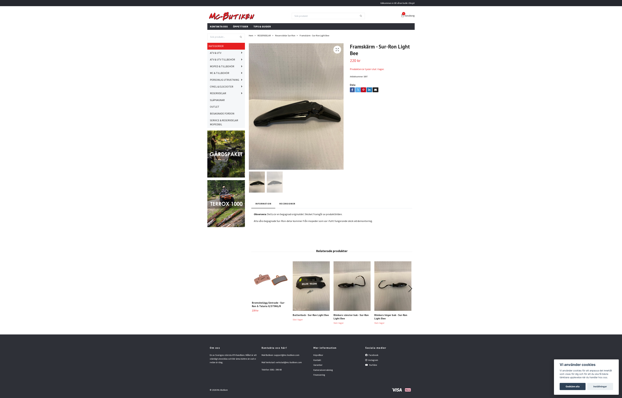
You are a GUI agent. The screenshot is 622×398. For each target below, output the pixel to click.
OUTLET (214, 122)
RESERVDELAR (218, 109)
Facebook (373, 370)
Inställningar (600, 386)
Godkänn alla (573, 386)
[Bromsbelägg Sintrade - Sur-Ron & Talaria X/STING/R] (270, 295)
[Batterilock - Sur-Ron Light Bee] (311, 302)
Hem (251, 51)
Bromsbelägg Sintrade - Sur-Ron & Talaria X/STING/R (268, 320)
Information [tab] (263, 219)
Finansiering (319, 390)
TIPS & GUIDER (262, 42)
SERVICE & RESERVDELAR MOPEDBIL (224, 138)
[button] (410, 304)
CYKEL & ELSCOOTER (221, 102)
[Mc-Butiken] (264, 23)
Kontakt (317, 375)
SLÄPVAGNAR (217, 115)
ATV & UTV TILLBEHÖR (222, 75)
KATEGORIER (216, 61)
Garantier (318, 380)
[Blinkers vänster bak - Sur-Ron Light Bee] (352, 302)
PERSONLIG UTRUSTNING (224, 95)
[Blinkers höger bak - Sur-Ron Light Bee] (392, 302)
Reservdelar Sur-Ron (285, 51)
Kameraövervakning (323, 385)
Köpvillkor (318, 370)
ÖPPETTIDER (240, 42)
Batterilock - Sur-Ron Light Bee (311, 330)
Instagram (373, 375)
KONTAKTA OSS (219, 42)
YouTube (373, 380)
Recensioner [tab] (287, 219)
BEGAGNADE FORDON (222, 129)
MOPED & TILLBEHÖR (222, 81)
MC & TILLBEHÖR (219, 88)
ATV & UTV (215, 68)
